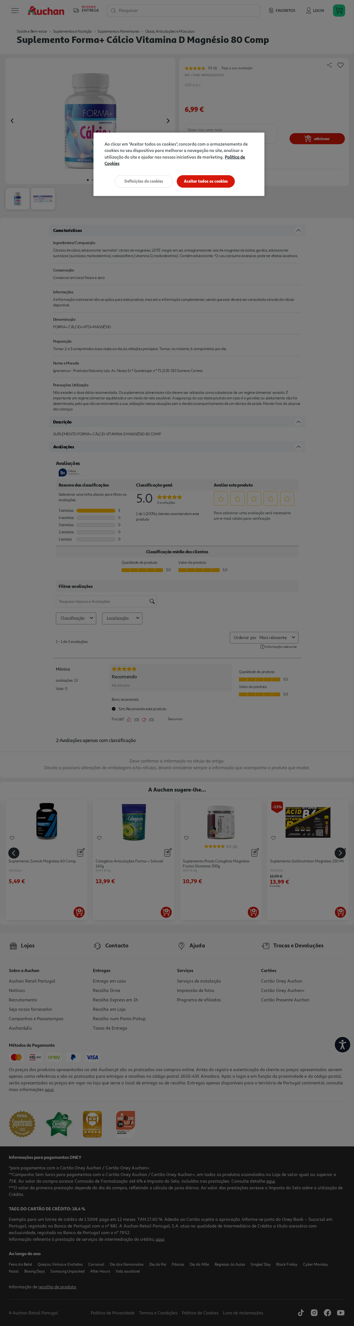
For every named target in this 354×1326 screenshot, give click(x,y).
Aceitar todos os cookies (206, 181)
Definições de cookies (143, 181)
